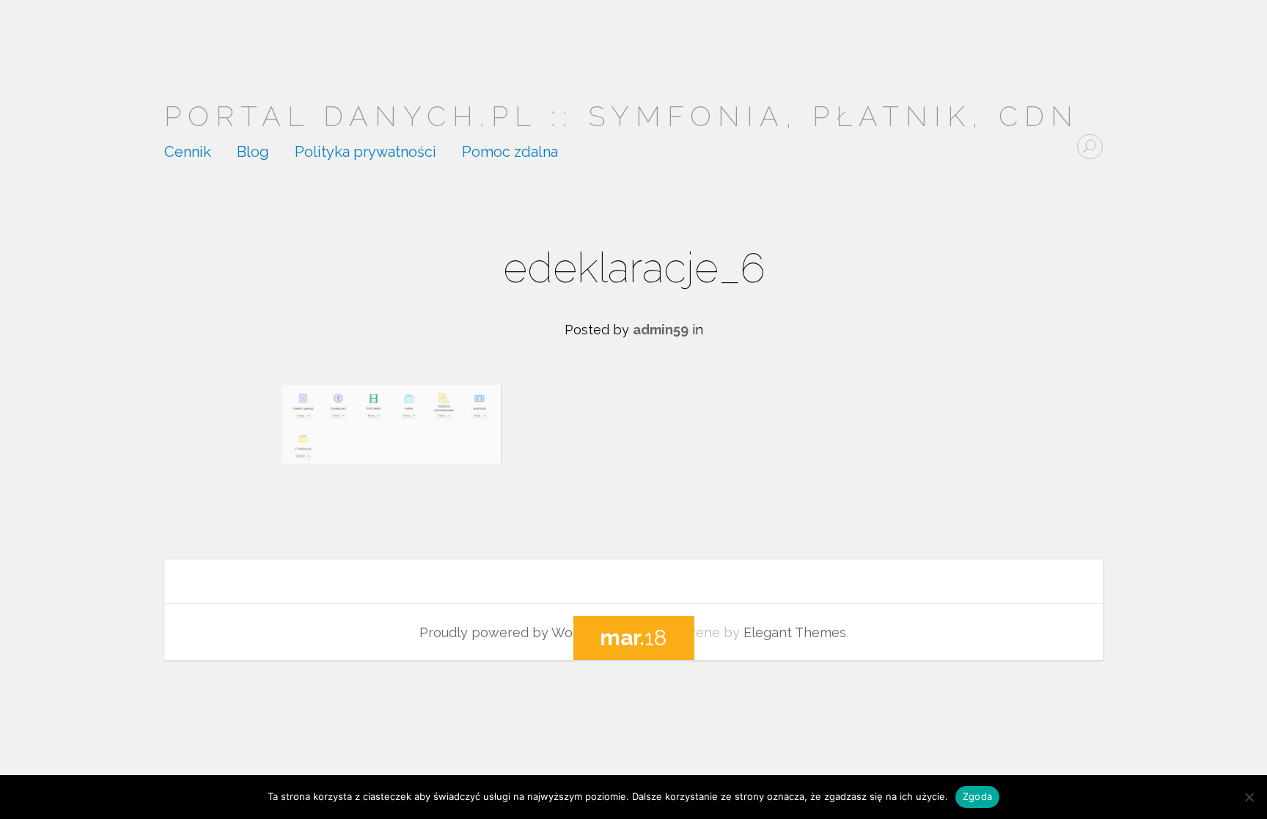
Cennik (187, 152)
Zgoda (977, 796)
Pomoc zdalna (510, 152)
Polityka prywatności (365, 152)
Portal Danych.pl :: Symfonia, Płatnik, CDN (621, 116)
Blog (253, 152)
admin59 (660, 329)
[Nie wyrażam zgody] (1248, 797)
